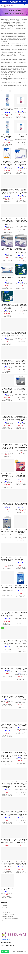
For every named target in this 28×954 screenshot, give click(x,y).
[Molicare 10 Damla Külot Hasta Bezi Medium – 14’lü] (20, 604)
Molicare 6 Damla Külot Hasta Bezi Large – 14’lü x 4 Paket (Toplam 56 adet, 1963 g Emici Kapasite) (20, 697)
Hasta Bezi (4, 905)
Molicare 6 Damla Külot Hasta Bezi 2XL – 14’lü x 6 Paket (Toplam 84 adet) (21, 642)
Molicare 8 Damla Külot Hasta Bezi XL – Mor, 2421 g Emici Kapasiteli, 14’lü (21, 446)
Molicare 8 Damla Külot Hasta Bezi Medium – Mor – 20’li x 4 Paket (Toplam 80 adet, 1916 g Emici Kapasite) (7, 192)
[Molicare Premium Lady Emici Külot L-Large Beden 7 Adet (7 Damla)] (20, 831)
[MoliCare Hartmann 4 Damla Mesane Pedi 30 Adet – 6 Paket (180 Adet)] (20, 744)
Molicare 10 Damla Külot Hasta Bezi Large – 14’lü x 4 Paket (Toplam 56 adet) (21, 532)
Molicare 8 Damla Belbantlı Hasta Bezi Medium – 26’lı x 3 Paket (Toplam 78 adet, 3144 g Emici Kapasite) (7, 755)
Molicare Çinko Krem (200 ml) (20, 108)
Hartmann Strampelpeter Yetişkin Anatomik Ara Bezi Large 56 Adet (7, 504)
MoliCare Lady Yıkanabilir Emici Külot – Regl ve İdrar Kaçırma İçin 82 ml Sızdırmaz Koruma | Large (20, 784)
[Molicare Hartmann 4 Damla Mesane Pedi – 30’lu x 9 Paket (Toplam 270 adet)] (7, 153)
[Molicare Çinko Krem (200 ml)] (20, 100)
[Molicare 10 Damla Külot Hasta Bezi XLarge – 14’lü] (7, 880)
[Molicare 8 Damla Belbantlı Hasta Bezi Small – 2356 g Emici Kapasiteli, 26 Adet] (20, 408)
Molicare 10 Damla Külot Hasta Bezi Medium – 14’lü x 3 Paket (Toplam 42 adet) (7, 614)
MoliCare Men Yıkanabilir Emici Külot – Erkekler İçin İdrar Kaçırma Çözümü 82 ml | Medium (7, 813)
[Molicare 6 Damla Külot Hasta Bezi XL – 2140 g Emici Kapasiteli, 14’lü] (7, 687)
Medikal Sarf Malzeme (7, 916)
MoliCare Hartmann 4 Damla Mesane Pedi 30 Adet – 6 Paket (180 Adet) (20, 754)
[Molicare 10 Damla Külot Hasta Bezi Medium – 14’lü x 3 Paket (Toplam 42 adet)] (7, 604)
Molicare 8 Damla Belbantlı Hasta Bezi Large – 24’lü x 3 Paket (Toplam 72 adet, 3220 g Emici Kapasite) (21, 251)
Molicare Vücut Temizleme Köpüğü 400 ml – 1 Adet (7, 109)
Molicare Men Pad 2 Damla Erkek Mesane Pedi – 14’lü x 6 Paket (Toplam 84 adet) (7, 362)
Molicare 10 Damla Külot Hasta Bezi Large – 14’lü (7, 530)
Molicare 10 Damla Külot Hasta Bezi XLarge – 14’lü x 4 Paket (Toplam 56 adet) (7, 642)
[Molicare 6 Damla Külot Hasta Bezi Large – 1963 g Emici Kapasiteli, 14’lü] (20, 495)
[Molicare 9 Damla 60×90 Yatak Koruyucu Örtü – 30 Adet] (20, 577)
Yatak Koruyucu (6, 912)
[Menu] (1, 5)
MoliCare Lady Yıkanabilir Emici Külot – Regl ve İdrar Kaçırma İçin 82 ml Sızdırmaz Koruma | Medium (7, 784)
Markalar (4, 920)
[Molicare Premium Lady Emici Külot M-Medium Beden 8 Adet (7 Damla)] (7, 831)
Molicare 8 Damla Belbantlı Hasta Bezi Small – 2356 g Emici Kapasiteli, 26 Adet (21, 418)
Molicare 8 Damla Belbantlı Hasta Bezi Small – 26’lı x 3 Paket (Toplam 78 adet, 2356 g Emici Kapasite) (7, 447)
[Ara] (20, 5)
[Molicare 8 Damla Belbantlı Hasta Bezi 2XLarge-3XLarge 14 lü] (20, 853)
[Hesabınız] (26, 5)
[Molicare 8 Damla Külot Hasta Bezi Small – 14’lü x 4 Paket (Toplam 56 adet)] (7, 549)
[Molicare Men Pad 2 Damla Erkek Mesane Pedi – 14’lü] (20, 269)
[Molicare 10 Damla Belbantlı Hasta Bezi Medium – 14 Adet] (20, 352)
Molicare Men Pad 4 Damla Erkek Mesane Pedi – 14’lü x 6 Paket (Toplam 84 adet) (7, 334)
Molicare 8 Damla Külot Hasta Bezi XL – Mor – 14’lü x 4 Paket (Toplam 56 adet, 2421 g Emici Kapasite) (7, 476)
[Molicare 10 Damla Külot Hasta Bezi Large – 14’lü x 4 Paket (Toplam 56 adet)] (20, 521)
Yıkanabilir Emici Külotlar (8, 910)
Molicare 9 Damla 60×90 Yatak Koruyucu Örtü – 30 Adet (20, 587)
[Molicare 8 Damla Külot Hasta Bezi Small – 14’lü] (7, 659)
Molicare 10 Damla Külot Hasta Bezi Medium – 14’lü (21, 614)
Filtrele (3, 91)
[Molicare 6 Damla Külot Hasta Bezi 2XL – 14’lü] (7, 577)
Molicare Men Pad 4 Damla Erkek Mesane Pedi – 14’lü (21, 306)
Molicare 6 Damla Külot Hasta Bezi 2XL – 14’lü (7, 586)
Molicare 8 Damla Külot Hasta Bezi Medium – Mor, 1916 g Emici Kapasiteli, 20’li (20, 163)
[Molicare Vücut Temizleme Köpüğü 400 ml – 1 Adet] (7, 100)
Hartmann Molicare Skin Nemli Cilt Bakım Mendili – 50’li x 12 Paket (21, 334)
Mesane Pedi (5, 908)
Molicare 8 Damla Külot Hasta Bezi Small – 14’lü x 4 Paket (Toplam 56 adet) (7, 560)
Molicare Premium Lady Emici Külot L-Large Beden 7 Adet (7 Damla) (20, 841)
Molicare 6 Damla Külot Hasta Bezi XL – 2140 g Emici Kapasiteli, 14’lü (7, 696)
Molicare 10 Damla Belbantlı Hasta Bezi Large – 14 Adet (21, 390)
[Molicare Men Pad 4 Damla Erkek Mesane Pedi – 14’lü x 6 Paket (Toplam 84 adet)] (7, 324)
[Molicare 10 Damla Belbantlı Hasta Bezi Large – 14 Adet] (20, 380)
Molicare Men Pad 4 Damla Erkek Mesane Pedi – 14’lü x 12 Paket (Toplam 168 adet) (7, 864)
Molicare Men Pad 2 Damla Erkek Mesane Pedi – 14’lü (21, 279)
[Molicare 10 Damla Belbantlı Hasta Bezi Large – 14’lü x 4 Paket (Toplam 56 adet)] (7, 408)
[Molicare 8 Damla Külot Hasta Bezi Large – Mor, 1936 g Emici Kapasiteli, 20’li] (20, 181)
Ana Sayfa (4, 902)
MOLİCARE (7, 113)
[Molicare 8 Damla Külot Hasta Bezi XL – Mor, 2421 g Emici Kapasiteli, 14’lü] (20, 436)
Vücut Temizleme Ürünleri (8, 914)
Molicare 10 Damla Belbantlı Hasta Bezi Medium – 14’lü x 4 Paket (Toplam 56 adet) (7, 390)
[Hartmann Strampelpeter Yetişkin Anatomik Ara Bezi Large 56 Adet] (7, 495)
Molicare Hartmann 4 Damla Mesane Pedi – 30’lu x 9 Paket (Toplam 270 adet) (7, 163)
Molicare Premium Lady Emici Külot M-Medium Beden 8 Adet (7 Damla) (7, 841)
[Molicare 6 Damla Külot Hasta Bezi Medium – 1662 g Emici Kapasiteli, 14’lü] (20, 715)
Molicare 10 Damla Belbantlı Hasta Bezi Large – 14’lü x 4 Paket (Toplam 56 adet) (7, 418)
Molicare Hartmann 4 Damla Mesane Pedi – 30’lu (20, 559)
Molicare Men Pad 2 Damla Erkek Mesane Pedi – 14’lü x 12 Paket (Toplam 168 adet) (7, 306)
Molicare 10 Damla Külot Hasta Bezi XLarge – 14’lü (7, 889)
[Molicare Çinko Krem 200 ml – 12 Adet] (20, 126)
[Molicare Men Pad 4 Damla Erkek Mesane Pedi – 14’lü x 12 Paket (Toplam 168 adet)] (7, 853)
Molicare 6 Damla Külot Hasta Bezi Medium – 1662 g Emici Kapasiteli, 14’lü (20, 724)
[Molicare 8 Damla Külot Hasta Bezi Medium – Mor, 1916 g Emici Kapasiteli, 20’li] (20, 153)
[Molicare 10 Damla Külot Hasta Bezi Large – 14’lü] (7, 521)
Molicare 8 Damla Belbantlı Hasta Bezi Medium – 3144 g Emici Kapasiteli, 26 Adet (21, 221)
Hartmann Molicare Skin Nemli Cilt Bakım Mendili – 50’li (7, 279)
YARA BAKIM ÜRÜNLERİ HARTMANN (10, 918)
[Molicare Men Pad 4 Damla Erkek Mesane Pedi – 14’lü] (20, 296)
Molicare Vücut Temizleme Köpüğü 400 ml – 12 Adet (7, 136)
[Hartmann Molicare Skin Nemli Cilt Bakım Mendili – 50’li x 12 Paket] (20, 324)
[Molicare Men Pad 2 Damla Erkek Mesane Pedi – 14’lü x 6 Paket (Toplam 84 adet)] (7, 352)
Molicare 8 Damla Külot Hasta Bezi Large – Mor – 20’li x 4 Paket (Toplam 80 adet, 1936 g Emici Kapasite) (7, 221)
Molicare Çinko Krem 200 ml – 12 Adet (21, 135)
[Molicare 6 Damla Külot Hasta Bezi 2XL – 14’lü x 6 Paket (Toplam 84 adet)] (20, 632)
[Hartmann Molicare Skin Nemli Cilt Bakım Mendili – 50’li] (7, 269)
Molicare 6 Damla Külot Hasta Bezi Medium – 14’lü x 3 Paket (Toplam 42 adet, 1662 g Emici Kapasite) (7, 725)
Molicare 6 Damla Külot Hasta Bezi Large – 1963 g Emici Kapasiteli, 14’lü (21, 504)
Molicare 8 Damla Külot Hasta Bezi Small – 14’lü (7, 667)
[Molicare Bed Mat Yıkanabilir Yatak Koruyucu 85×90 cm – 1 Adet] (20, 465)
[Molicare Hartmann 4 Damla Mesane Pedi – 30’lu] (20, 549)
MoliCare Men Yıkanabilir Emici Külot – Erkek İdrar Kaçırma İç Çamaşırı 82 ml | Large (20, 813)
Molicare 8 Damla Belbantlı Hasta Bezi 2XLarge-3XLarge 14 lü (20, 863)
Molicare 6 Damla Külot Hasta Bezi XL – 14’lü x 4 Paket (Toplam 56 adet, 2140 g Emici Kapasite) (21, 669)
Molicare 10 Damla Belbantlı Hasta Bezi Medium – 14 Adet (21, 362)
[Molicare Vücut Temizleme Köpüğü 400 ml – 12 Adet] (7, 126)
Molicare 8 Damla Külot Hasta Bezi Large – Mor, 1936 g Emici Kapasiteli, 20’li (21, 191)
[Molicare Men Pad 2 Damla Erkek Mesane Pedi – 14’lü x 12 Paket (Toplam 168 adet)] (7, 296)
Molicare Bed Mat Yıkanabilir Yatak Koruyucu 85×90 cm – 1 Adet (21, 476)
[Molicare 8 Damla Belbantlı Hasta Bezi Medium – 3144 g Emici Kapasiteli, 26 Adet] (20, 210)
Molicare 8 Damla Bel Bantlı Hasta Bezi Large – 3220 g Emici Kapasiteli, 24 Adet (7, 250)
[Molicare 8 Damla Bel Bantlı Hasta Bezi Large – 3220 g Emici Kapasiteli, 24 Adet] (7, 240)
